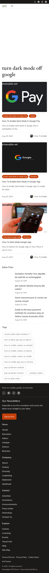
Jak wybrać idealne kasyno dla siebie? (30, 287)
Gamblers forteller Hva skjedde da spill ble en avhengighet (30, 275)
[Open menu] (12, 6)
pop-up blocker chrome (14, 373)
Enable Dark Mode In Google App (15, 177)
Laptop (32, 116)
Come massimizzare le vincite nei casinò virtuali (31, 299)
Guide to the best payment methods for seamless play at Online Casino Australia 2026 (29, 313)
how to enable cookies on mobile (18, 356)
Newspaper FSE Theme (10, 569)
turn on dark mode (12, 378)
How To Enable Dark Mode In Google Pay (21, 121)
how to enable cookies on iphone (18, 351)
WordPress (33, 569)
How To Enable (40, 136)
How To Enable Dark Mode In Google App (21, 181)
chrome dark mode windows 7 (17, 334)
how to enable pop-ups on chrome (18, 362)
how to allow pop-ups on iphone (17, 340)
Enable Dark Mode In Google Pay (15, 116)
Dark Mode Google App (11, 237)
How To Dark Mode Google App (16, 242)
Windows (33, 177)
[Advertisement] (24, 36)
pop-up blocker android (14, 367)
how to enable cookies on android (18, 345)
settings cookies (36, 373)
